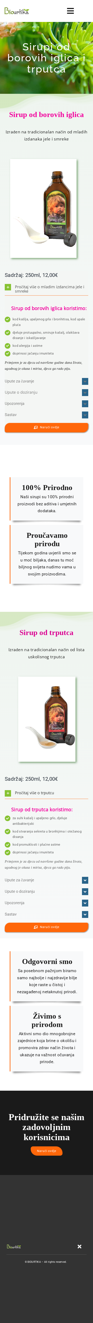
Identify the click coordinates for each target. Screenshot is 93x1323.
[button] (46, 288)
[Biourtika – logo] (17, 8)
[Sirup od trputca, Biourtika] (46, 678)
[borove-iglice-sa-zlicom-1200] (43, 161)
